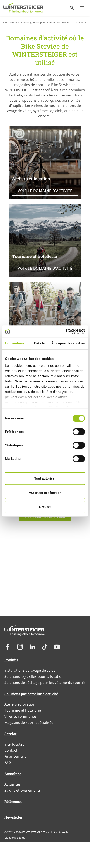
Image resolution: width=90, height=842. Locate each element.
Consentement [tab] (16, 343)
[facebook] (7, 647)
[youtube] (56, 647)
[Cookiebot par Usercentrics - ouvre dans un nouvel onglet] (66, 331)
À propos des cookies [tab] (68, 343)
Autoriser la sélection (45, 493)
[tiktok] (44, 647)
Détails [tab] (39, 343)
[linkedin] (32, 647)
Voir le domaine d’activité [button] (45, 190)
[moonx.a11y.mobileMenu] (80, 8)
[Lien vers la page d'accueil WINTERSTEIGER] (23, 8)
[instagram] (20, 647)
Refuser (45, 507)
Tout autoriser (45, 478)
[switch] (79, 431)
